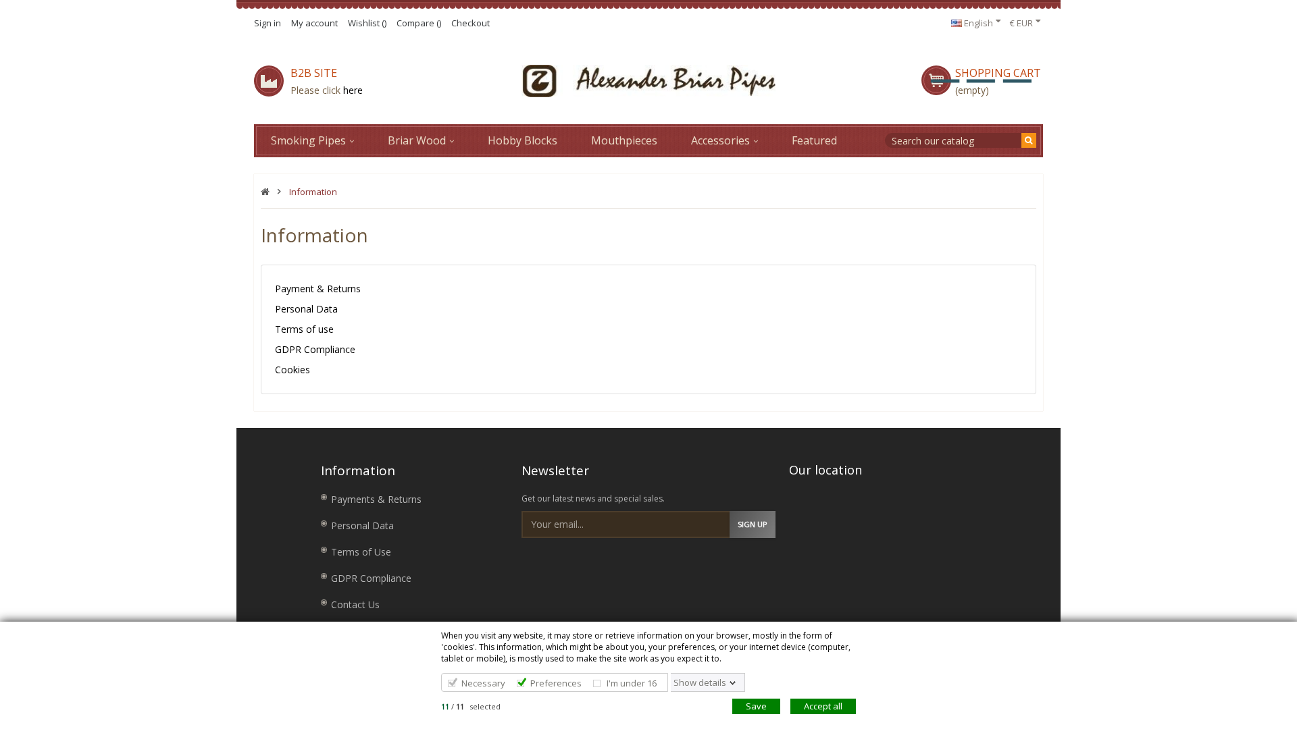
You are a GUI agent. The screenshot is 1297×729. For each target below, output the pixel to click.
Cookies (292, 369)
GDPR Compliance (315, 349)
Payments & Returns (376, 499)
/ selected (471, 706)
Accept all (823, 706)
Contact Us (355, 604)
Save (756, 706)
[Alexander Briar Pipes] (648, 81)
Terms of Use (361, 551)
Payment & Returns (318, 288)
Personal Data (306, 308)
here (353, 90)
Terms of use (304, 329)
